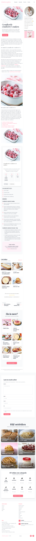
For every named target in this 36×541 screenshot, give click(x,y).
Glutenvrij (20, 509)
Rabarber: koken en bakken (6, 524)
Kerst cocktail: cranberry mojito (8, 127)
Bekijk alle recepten (17, 495)
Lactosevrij (20, 508)
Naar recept (5, 35)
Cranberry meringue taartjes (7, 122)
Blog (2, 510)
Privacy (3, 508)
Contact (29, 2)
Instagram (8, 248)
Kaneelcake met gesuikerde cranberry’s (9, 123)
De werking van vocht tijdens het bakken (7, 525)
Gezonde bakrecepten (22, 511)
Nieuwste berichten (4, 522)
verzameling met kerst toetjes (14, 71)
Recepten (15, 2)
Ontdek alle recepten (11, 363)
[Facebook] (31, 536)
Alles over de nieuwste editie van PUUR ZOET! (8, 527)
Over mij (24, 2)
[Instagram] (33, 536)
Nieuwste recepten (21, 505)
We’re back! (3, 529)
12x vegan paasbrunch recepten (6, 528)
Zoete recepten (21, 506)
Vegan (20, 510)
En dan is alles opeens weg (6, 530)
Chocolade (20, 515)
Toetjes (20, 516)
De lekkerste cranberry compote (8, 125)
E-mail (5, 401)
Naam (5, 396)
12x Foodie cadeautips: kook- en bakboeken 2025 (9, 523)
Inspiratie (20, 2)
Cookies (20, 535)
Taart (19, 514)
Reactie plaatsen (7, 414)
